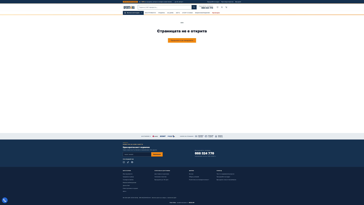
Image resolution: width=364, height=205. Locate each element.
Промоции (216, 12)
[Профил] (222, 7)
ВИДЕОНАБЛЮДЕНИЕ (202, 12)
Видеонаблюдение (129, 182)
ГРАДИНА (161, 12)
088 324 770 (207, 8)
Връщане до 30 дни (161, 179)
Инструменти (127, 174)
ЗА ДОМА (170, 12)
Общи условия (194, 176)
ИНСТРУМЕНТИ (150, 12)
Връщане (238, 1)
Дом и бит (126, 185)
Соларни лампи (128, 179)
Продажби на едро (213, 1)
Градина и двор (128, 176)
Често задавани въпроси (225, 174)
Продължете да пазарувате (182, 40)
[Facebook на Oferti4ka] (132, 162)
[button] (226, 7)
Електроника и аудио (130, 188)
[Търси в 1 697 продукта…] (194, 7)
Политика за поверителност (199, 179)
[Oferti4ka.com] (129, 7)
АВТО (178, 12)
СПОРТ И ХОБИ (187, 12)
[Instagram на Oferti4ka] (124, 162)
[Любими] (217, 7)
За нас (191, 174)
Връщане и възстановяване (226, 179)
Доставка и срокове (162, 174)
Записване (157, 154)
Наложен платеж (160, 176)
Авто (124, 191)
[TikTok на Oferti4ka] (128, 162)
